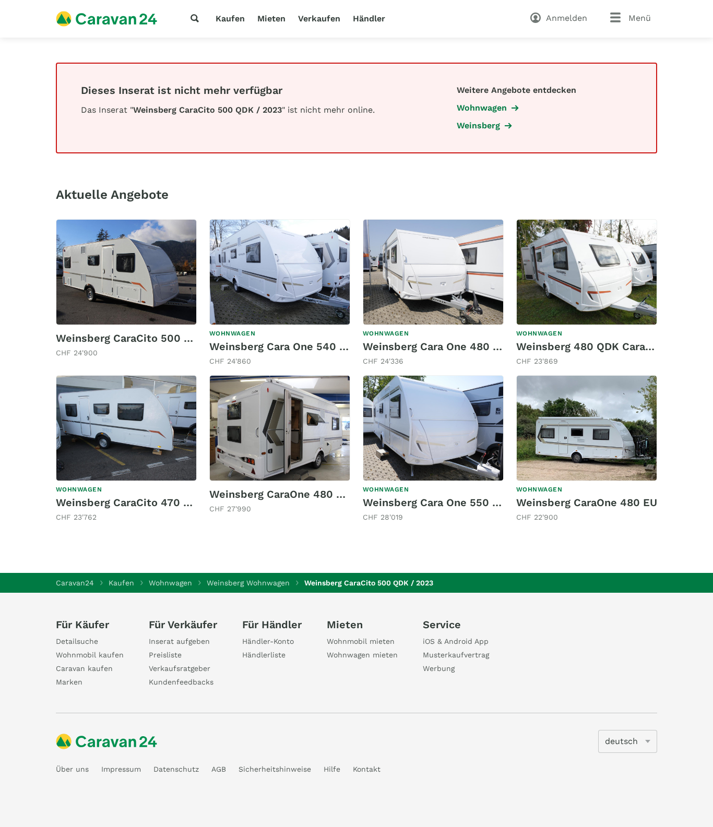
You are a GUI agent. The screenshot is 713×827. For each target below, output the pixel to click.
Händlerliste (264, 655)
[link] (126, 288)
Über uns (72, 769)
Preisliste (165, 655)
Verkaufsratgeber (179, 668)
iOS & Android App (456, 641)
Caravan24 (75, 583)
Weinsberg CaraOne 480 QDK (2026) (302, 494)
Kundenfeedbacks (181, 682)
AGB (218, 769)
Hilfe (332, 769)
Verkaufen (319, 18)
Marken (69, 682)
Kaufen (230, 18)
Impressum (121, 769)
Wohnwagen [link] (482, 108)
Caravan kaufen (84, 668)
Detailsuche (77, 641)
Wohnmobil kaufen (90, 655)
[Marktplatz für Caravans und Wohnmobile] (106, 19)
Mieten (271, 18)
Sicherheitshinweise (275, 769)
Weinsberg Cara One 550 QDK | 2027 (456, 502)
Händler (369, 18)
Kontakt (367, 769)
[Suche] (197, 18)
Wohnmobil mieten (361, 641)
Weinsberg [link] (478, 125)
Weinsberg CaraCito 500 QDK (131, 338)
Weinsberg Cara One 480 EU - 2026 (453, 346)
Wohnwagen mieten (362, 655)
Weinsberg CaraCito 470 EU (126, 502)
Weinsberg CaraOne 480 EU (586, 502)
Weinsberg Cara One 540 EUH (285, 346)
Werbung (439, 668)
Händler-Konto (268, 641)
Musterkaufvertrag (456, 655)
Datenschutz (176, 769)
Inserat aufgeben (179, 641)
